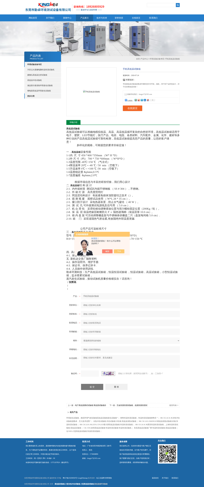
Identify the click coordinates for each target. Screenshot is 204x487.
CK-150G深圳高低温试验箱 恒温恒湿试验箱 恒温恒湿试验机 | (109, 428)
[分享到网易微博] (147, 100)
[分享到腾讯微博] (141, 100)
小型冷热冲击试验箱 (72, 484)
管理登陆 (108, 478)
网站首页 (33, 18)
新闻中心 (67, 18)
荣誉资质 (119, 18)
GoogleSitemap (82, 478)
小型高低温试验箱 (87, 484)
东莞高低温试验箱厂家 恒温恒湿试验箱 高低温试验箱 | (156, 428)
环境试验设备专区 (157, 59)
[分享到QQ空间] (135, 100)
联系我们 (153, 18)
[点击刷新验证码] (108, 373)
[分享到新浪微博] (138, 100)
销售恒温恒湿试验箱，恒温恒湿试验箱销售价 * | (140, 418)
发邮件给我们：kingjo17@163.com (139, 94)
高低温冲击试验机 (34, 80)
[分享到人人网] (144, 100)
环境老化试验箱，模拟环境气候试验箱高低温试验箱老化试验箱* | (93, 418)
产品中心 (144, 59)
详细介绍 (73, 122)
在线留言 (136, 18)
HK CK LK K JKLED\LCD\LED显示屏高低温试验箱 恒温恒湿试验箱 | (107, 425)
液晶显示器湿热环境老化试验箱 (40, 85)
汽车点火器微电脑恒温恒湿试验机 (40, 70)
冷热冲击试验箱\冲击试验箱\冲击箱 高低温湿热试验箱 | (115, 421)
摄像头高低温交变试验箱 (37, 75)
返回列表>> (173, 405)
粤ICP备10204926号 (70, 478)
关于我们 (50, 18)
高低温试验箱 (60, 484)
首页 (138, 59)
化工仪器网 (100, 478)
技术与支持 (102, 18)
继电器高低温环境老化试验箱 (39, 91)
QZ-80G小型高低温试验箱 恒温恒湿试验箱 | (84, 431)
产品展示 (84, 18)
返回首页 (155, 478)
